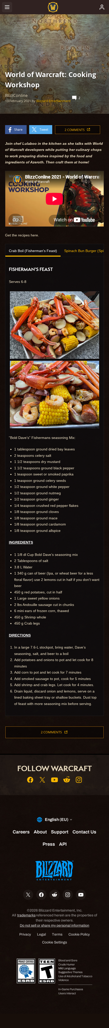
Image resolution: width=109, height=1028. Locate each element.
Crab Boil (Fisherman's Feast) (33, 251)
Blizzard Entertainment (53, 101)
